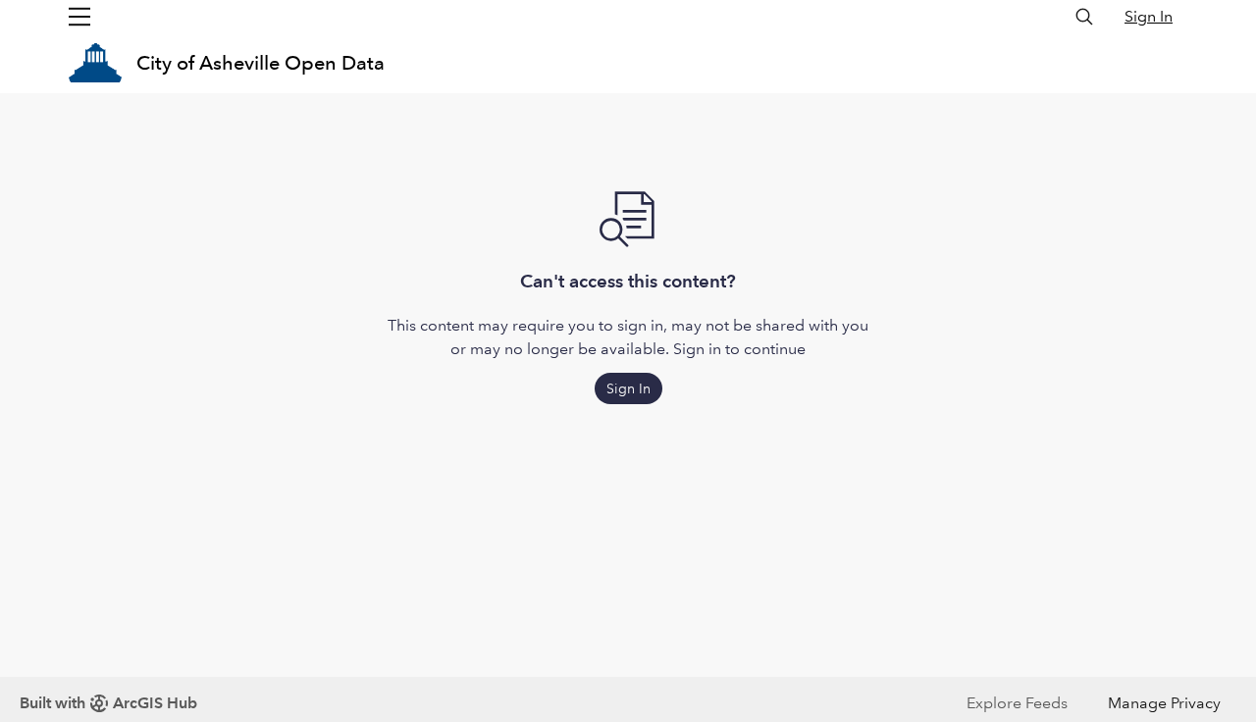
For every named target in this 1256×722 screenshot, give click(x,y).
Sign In (1149, 16)
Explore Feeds (1017, 703)
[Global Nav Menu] (79, 16)
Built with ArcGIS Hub (108, 703)
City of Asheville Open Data (260, 63)
